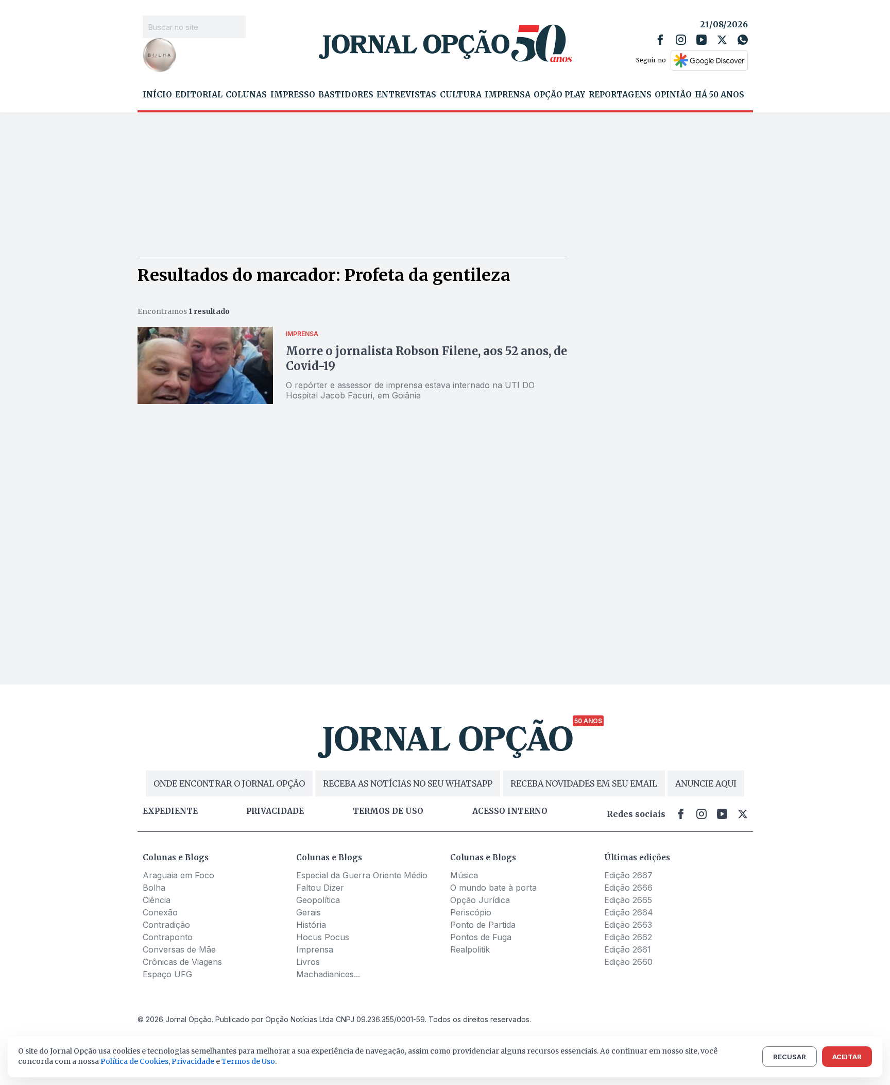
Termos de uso (388, 811)
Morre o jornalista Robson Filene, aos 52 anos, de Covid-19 (426, 358)
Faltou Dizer (320, 887)
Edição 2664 (628, 912)
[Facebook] (660, 40)
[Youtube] (701, 40)
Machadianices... (328, 974)
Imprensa (507, 94)
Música (464, 875)
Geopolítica (318, 900)
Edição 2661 (627, 949)
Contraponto (168, 937)
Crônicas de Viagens (182, 962)
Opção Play (559, 94)
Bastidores (345, 94)
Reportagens (620, 94)
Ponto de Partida (483, 925)
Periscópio (470, 912)
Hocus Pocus (322, 937)
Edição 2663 (628, 925)
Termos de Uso (248, 1061)
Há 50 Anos (719, 94)
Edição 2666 (628, 887)
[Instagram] (681, 40)
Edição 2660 (628, 962)
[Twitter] (722, 40)
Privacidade (275, 811)
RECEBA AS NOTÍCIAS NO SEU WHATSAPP (407, 783)
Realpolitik (470, 949)
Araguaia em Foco (178, 875)
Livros (308, 962)
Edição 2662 (628, 937)
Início (157, 94)
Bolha (154, 887)
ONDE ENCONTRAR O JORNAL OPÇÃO (229, 783)
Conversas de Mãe (179, 949)
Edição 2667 (628, 875)
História (311, 925)
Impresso (292, 94)
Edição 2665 (628, 900)
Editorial (198, 94)
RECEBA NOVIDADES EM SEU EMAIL (583, 783)
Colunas (246, 94)
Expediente (170, 811)
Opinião (673, 94)
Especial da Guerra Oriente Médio (361, 875)
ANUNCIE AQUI (706, 783)
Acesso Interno (509, 811)
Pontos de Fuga (480, 937)
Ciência (156, 900)
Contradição (166, 925)
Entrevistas (406, 94)
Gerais (308, 912)
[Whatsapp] (743, 40)
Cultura (461, 94)
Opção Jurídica (480, 900)
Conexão (160, 912)
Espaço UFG (167, 974)
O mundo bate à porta (493, 887)
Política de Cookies (134, 1061)
